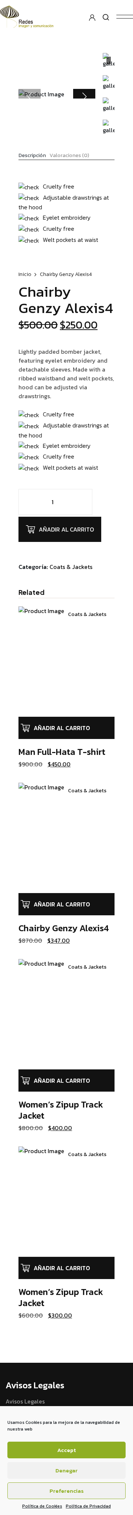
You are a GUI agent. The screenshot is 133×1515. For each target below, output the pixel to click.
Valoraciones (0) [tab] (69, 155)
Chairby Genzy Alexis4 (63, 928)
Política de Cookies (42, 1506)
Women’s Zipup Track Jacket (60, 1110)
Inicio (24, 274)
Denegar (66, 1470)
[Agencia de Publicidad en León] (33, 15)
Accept (66, 1450)
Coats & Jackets (71, 566)
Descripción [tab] (32, 155)
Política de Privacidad (88, 1506)
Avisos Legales (25, 1401)
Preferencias (67, 1490)
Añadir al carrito (66, 529)
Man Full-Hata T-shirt (61, 751)
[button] (84, 97)
